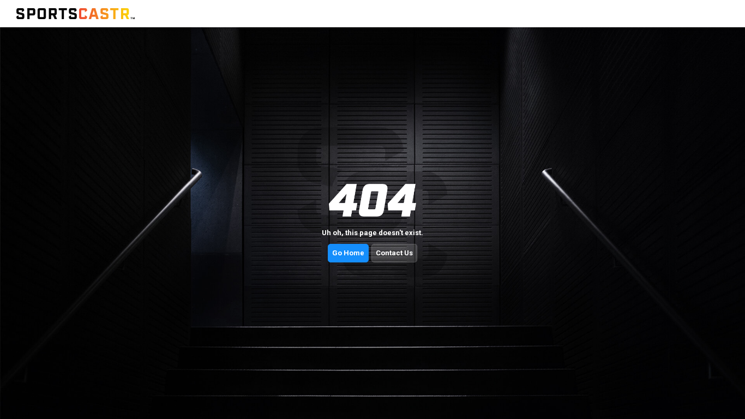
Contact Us (394, 253)
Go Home (348, 253)
